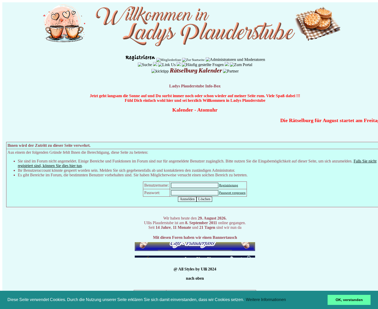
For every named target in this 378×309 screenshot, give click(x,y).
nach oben (195, 278)
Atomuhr (207, 110)
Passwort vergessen (232, 193)
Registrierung (228, 185)
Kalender (182, 110)
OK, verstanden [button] (349, 300)
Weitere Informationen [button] (266, 299)
